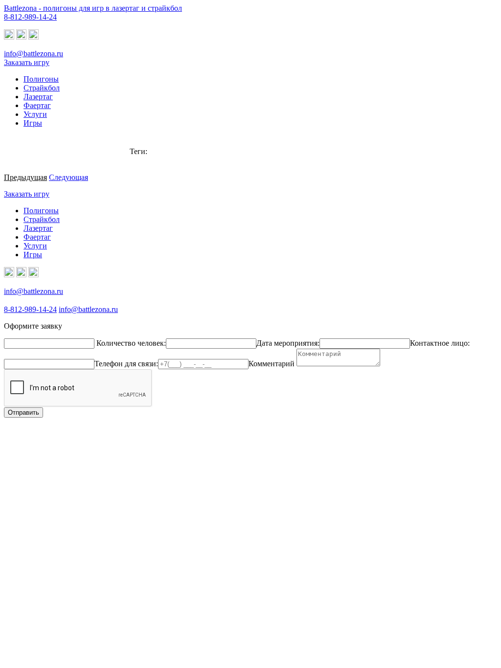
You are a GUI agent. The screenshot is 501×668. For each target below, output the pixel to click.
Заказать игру (26, 62)
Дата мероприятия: (287, 343)
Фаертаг (37, 237)
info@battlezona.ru (33, 53)
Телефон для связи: (126, 363)
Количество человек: (131, 343)
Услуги (35, 246)
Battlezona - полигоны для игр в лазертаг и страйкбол (93, 8)
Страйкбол (41, 219)
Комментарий (272, 363)
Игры (32, 254)
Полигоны (41, 210)
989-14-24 (30, 17)
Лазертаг (38, 228)
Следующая (68, 177)
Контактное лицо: (440, 343)
